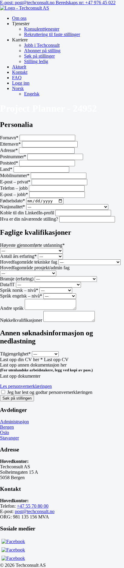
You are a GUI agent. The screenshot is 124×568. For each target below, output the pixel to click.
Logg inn (20, 83)
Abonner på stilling (42, 50)
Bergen (7, 427)
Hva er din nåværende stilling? (29, 219)
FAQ (17, 77)
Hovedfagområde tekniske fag (28, 261)
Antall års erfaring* (18, 256)
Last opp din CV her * (21, 359)
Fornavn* (9, 137)
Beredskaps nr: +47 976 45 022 (86, 2)
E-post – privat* (15, 181)
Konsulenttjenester (41, 29)
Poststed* (9, 162)
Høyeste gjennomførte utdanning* (32, 245)
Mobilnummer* (14, 175)
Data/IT (7, 284)
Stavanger (9, 437)
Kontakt (19, 72)
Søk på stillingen (17, 398)
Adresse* (9, 150)
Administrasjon (14, 421)
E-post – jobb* (14, 194)
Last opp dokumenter (20, 376)
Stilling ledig (36, 61)
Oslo (4, 432)
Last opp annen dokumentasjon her (33, 364)
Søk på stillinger (39, 56)
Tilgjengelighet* (15, 353)
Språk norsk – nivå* (19, 290)
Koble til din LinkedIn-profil (27, 212)
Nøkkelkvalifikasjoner (21, 320)
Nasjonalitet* (12, 206)
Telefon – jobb (14, 188)
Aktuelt (19, 66)
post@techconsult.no (34, 511)
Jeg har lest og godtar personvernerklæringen (49, 392)
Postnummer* (13, 156)
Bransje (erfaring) (16, 278)
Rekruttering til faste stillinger (52, 34)
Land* (6, 169)
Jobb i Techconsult (42, 45)
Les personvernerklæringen (26, 386)
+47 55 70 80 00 (32, 506)
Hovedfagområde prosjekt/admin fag (35, 267)
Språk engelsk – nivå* (21, 295)
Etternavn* (10, 144)
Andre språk (11, 308)
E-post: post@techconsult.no (28, 2)
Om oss (19, 18)
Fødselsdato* (12, 200)
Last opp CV (56, 359)
